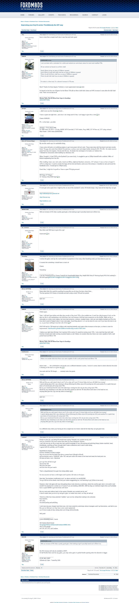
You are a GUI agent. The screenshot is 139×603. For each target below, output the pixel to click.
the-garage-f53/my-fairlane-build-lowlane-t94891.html (55, 525)
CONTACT (95, 15)
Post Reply (33, 30)
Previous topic (107, 30)
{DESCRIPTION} (45, 100)
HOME (22, 15)
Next (117, 27)
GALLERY (41, 15)
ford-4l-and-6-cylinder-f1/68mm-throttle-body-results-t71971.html (66, 328)
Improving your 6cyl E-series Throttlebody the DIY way (42, 25)
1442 (26, 554)
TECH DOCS (62, 15)
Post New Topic (25, 30)
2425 (26, 72)
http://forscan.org (45, 197)
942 (26, 217)
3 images (28, 151)
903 (26, 148)
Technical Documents (44, 21)
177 (26, 413)
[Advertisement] (82, 5)
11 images (28, 127)
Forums (27, 21)
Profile (41, 51)
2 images (28, 44)
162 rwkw (28, 559)
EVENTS (51, 15)
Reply (31, 570)
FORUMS (31, 15)
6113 (26, 358)
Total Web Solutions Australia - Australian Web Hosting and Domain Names (71, 602)
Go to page (103, 27)
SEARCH (85, 15)
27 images (28, 74)
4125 (26, 273)
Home (22, 21)
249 (26, 296)
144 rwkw (28, 130)
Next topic (115, 30)
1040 (26, 444)
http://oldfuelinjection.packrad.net (49, 193)
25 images (28, 276)
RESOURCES (74, 15)
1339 (26, 242)
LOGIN (104, 15)
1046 (26, 42)
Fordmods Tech (34, 21)
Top (23, 51)
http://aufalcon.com (45, 201)
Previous (108, 27)
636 (26, 195)
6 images (28, 556)
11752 (26, 124)
